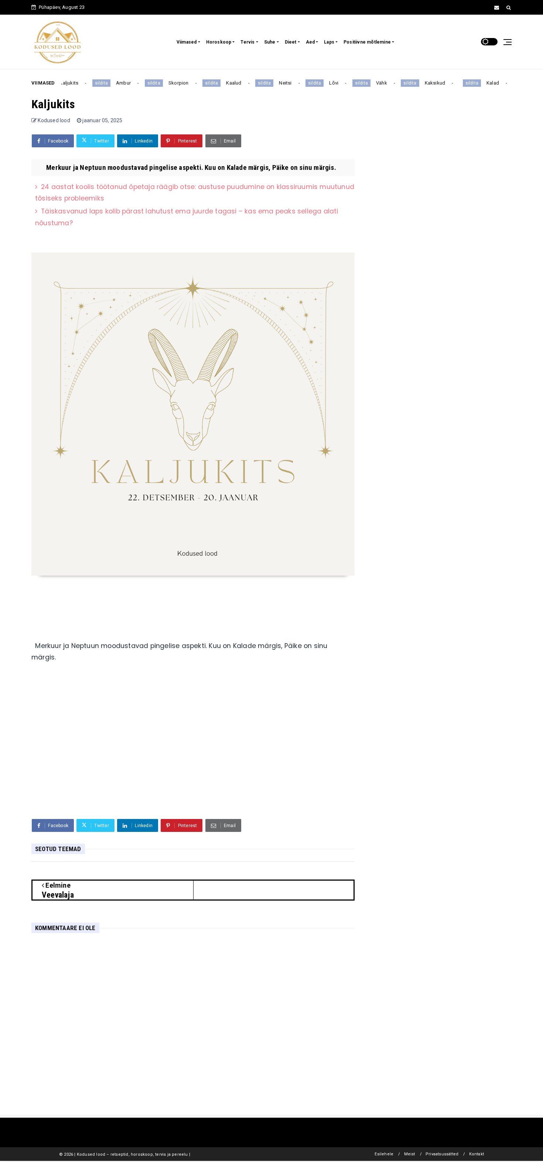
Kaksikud (428, 83)
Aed (310, 42)
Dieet (291, 42)
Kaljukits (62, 83)
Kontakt (476, 1154)
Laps (329, 42)
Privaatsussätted (442, 1154)
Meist (409, 1154)
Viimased (187, 42)
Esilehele (384, 1154)
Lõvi (327, 83)
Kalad (486, 83)
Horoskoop (219, 42)
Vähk (374, 83)
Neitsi (279, 83)
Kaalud (227, 83)
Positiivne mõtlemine (367, 42)
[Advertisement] (193, 756)
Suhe (270, 42)
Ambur (116, 83)
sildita (94, 83)
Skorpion (172, 83)
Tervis (247, 42)
